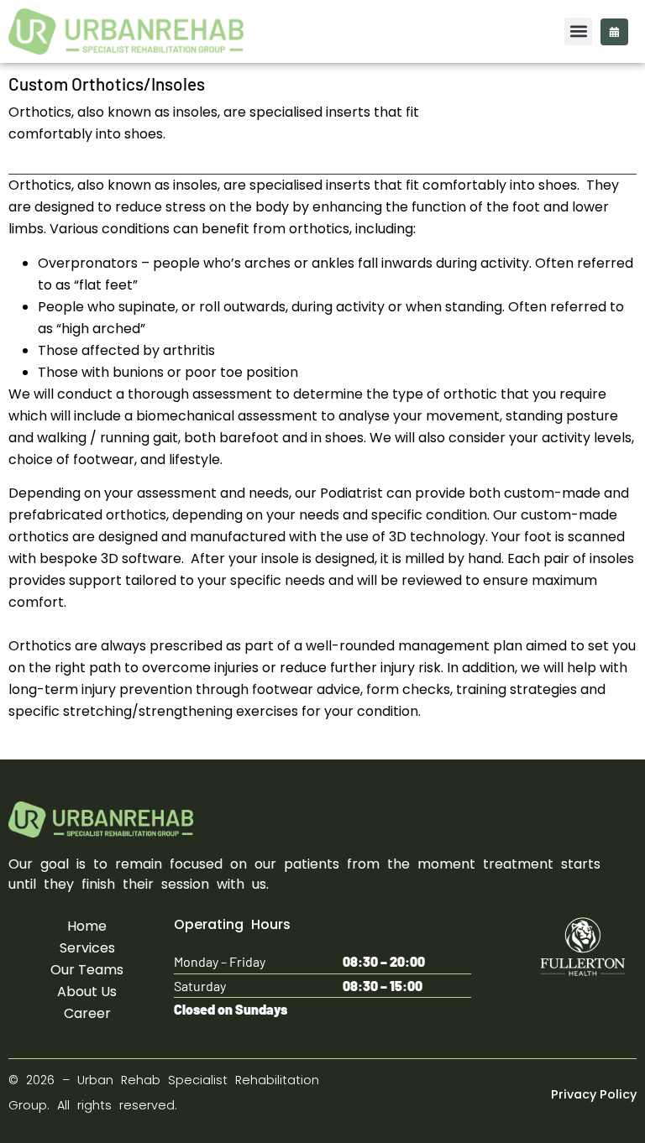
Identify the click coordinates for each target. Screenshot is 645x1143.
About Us (87, 991)
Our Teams (86, 969)
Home (87, 926)
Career (87, 1013)
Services (87, 948)
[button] (578, 31)
